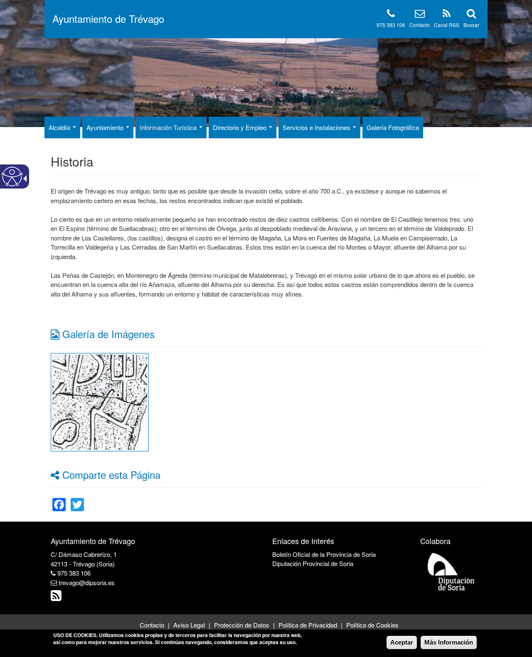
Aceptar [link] (401, 642)
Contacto (419, 24)
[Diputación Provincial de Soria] (451, 571)
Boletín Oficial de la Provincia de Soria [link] (324, 554)
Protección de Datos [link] (241, 624)
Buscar (471, 24)
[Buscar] (471, 14)
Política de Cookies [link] (372, 624)
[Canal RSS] (447, 14)
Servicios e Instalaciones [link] (317, 127)
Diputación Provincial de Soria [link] (312, 563)
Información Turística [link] (169, 127)
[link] (100, 401)
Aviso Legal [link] (189, 624)
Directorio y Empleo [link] (240, 127)
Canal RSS (446, 24)
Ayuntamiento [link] (105, 127)
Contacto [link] (152, 624)
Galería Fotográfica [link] (393, 127)
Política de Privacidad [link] (307, 624)
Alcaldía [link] (60, 127)
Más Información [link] (448, 642)
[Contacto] (420, 14)
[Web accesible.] (12, 176)
